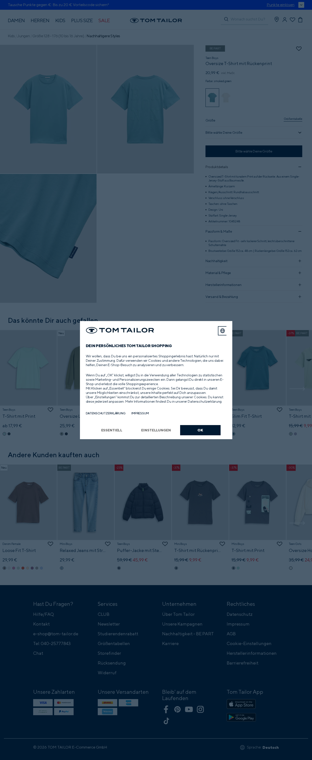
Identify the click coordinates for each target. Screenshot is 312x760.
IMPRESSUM (140, 413)
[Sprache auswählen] (222, 331)
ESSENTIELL (112, 430)
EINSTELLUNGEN (156, 430)
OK (200, 430)
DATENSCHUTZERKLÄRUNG (106, 413)
